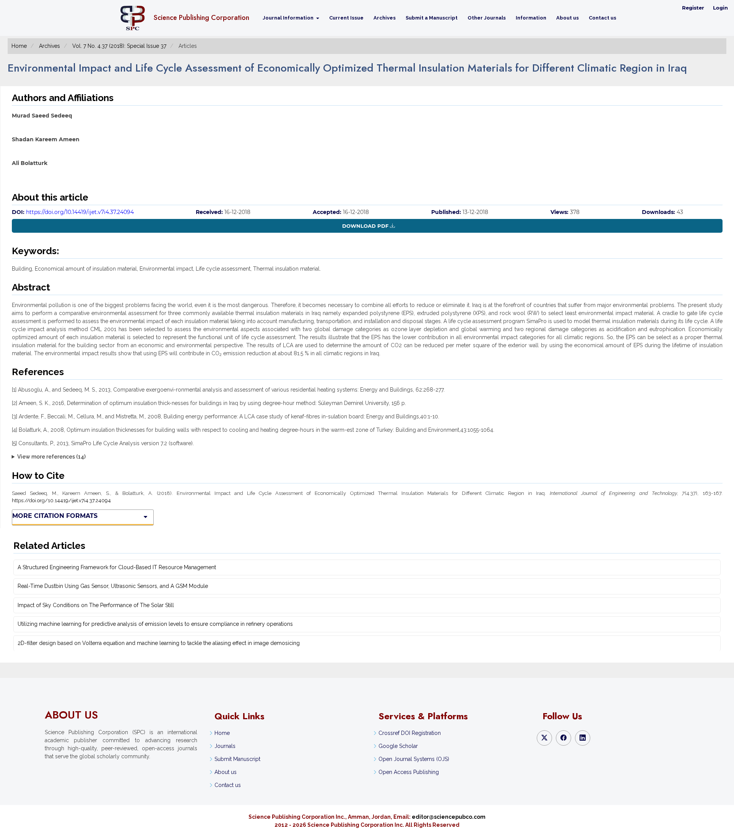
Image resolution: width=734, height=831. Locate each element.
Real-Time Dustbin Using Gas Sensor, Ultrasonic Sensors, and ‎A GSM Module (113, 586)
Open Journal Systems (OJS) (413, 759)
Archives (384, 18)
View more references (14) (51, 457)
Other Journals (487, 18)
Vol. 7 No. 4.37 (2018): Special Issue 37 (119, 46)
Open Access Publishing (408, 772)
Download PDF (365, 226)
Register (693, 8)
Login (720, 8)
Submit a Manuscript (432, 18)
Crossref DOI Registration (409, 733)
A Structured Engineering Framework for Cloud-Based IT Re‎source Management (117, 567)
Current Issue (346, 18)
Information (531, 18)
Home (19, 46)
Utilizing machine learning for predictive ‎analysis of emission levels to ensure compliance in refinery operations (155, 624)
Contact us (602, 18)
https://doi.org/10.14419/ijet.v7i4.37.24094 (80, 212)
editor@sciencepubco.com (449, 817)
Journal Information (289, 18)
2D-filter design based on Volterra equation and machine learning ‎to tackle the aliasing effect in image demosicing (159, 643)
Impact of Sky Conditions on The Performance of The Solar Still (96, 605)
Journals (224, 746)
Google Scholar (398, 746)
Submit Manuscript (237, 759)
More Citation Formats (54, 515)
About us (567, 18)
